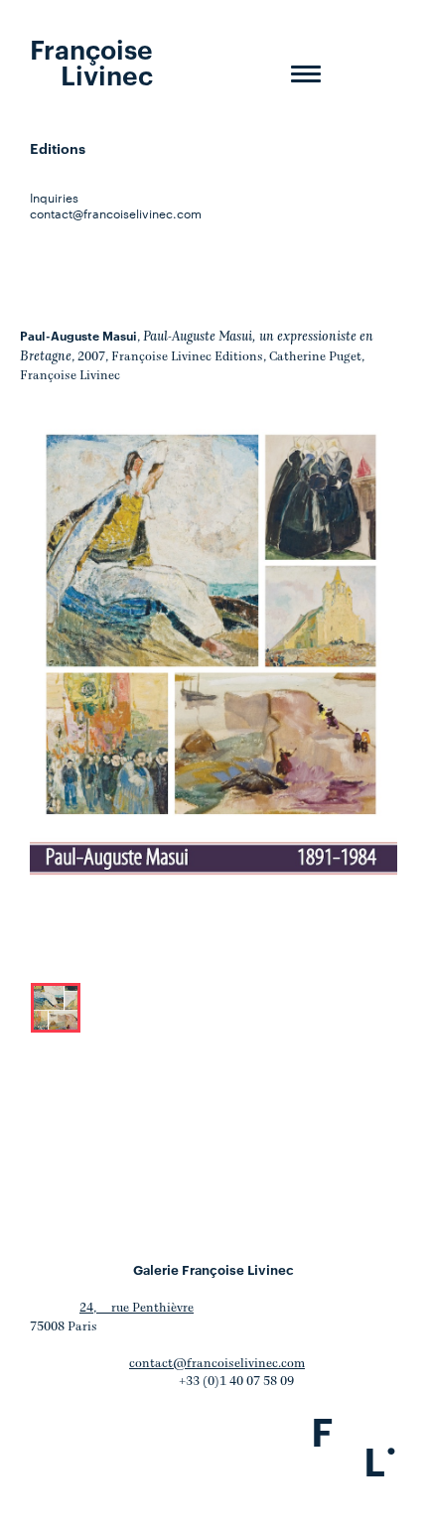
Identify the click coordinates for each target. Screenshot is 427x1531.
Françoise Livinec (91, 60)
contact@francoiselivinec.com (116, 212)
